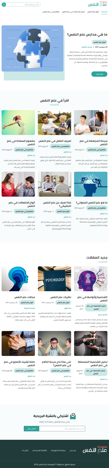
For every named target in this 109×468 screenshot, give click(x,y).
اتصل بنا (25, 450)
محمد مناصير (87, 46)
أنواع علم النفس (93, 11)
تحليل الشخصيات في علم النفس (73, 11)
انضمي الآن (31, 428)
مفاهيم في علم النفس (51, 11)
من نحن (73, 450)
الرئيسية (104, 11)
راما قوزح (67, 308)
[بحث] (4, 4)
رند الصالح (103, 155)
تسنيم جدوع (102, 314)
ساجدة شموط (29, 308)
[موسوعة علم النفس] (97, 4)
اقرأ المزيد (99, 74)
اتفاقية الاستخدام (40, 450)
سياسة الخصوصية (58, 450)
